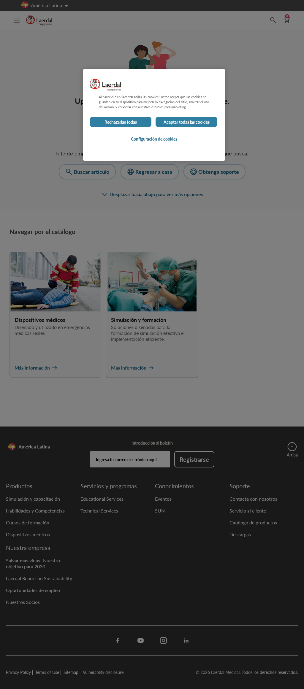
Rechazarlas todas (120, 122)
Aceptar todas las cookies (187, 122)
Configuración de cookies (154, 139)
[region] (154, 115)
